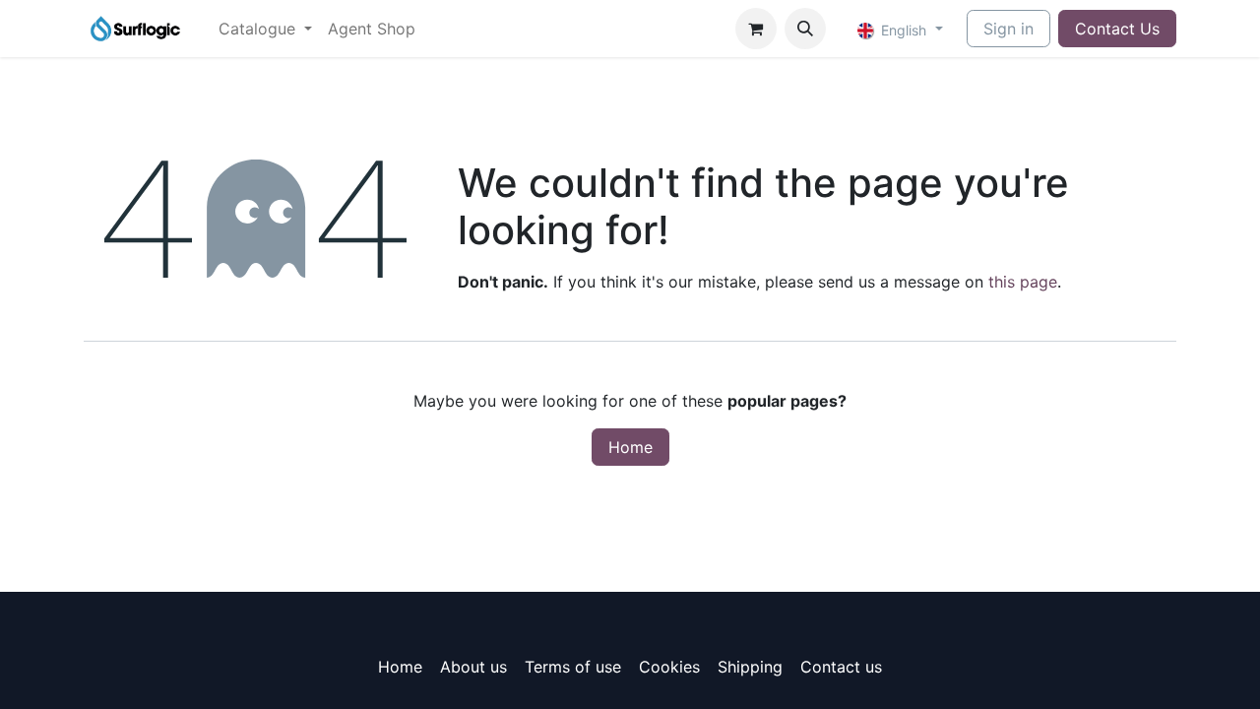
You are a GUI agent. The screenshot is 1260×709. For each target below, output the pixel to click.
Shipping (750, 667)
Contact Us (1117, 28)
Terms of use (573, 667)
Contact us (841, 667)
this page (1022, 281)
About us (473, 667)
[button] (805, 28)
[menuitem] (265, 28)
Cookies (669, 667)
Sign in (1008, 28)
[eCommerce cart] (756, 28)
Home (630, 447)
